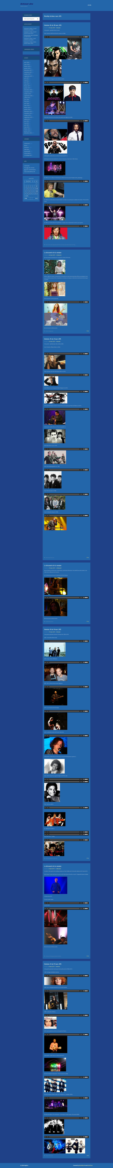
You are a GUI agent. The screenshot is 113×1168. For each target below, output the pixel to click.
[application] (66, 37)
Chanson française (50, 956)
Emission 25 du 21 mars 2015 (52, 339)
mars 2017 (26, 84)
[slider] (86, 37)
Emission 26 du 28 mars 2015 (52, 25)
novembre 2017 (28, 72)
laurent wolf (65, 244)
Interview (26, 149)
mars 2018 (26, 64)
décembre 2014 (28, 133)
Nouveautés (27, 151)
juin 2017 (26, 78)
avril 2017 (26, 82)
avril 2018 (26, 62)
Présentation (27, 153)
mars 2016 (26, 105)
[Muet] (83, 37)
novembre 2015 (28, 113)
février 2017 (27, 86)
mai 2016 (26, 101)
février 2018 (27, 66)
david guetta (54, 244)
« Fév (26, 198)
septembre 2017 (28, 76)
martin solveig (72, 244)
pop (52, 331)
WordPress (90, 1165)
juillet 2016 (27, 97)
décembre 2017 (28, 70)
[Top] (88, 331)
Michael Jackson (49, 858)
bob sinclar (48, 244)
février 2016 (27, 107)
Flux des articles (29, 167)
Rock (52, 621)
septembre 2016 (28, 95)
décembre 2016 (28, 90)
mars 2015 (26, 127)
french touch (60, 244)
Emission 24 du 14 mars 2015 (52, 629)
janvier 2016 (27, 109)
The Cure (52, 557)
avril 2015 (26, 125)
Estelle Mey (48, 621)
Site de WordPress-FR (29, 171)
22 (37, 191)
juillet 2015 (27, 119)
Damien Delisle (57, 956)
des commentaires (30, 169)
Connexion (27, 165)
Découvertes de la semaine (31, 35)
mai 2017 (26, 80)
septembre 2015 (28, 117)
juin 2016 (26, 99)
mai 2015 (26, 123)
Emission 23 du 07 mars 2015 (52, 964)
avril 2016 (26, 103)
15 (37, 188)
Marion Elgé (48, 331)
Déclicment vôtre (26, 4)
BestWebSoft (82, 1165)
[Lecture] (45, 37)
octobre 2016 (27, 93)
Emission (26, 147)
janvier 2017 (27, 88)
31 (27, 196)
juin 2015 (26, 121)
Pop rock (48, 557)
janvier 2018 (27, 68)
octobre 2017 (27, 74)
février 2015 (27, 129)
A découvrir (27, 143)
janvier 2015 (27, 131)
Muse (47, 1155)
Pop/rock (51, 1155)
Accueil (89, 5)
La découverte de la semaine (52, 253)
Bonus (25, 145)
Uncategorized (27, 155)
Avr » (36, 198)
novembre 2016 (28, 92)
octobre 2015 (27, 115)
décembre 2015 (28, 111)
